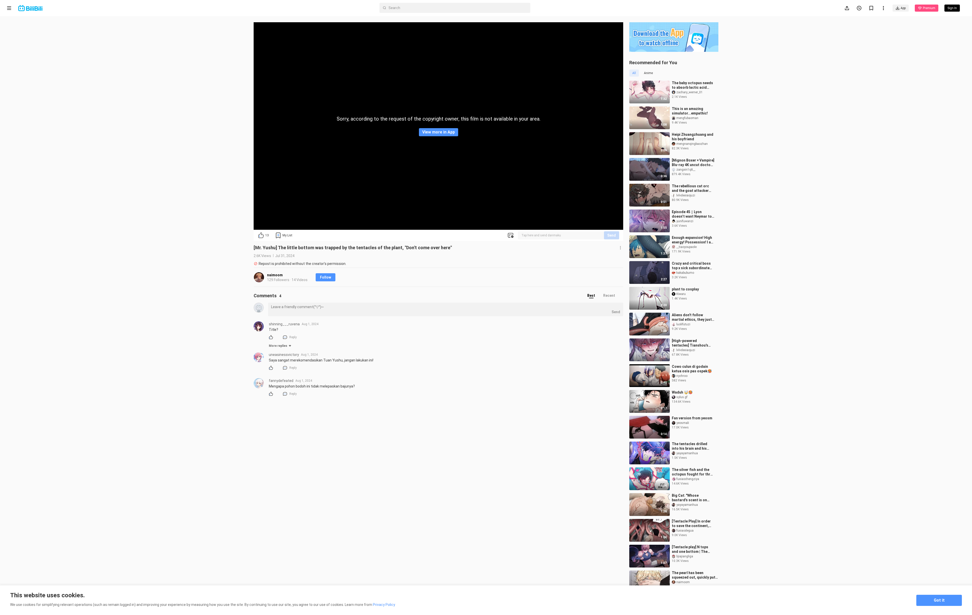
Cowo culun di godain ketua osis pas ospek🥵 (692, 369)
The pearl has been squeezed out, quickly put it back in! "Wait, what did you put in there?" (693, 575)
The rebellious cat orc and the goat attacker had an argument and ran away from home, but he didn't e (693, 188)
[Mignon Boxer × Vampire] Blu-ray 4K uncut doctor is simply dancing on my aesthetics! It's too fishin (693, 162)
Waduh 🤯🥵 (682, 392)
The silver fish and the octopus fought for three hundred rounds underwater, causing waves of (693, 472)
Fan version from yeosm (692, 418)
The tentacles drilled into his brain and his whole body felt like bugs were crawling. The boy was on (693, 446)
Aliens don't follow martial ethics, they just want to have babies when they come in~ (693, 317)
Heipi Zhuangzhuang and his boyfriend (692, 136)
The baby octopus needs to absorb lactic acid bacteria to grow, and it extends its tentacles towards (692, 85)
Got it (939, 600)
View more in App (438, 132)
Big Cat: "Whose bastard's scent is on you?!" (689, 497)
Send (611, 235)
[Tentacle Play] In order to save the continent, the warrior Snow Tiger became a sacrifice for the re (691, 523)
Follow (325, 277)
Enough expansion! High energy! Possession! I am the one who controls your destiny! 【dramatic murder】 (693, 240)
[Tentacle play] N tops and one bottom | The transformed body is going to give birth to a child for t (691, 549)
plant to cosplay (685, 289)
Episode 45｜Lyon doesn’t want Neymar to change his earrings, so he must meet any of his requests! (692, 214)
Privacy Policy (384, 605)
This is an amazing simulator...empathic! (690, 111)
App (903, 8)
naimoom (275, 275)
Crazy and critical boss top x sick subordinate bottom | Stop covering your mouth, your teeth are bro (691, 265)
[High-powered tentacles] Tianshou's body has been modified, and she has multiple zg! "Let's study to (692, 343)
